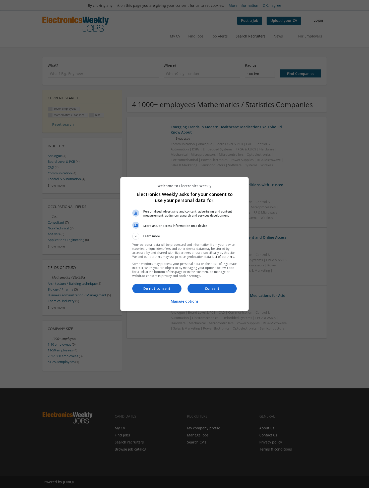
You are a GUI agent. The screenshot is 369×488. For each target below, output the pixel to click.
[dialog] (184, 244)
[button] (184, 236)
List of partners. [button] (223, 257)
